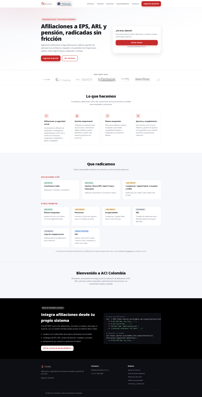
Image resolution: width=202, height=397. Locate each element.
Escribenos (129, 251)
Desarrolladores (123, 4)
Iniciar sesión (136, 42)
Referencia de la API (135, 377)
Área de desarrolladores (136, 373)
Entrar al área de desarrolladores (57, 348)
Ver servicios (69, 58)
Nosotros (110, 4)
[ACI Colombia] (46, 4)
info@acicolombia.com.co (100, 370)
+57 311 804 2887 (97, 373)
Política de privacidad (135, 380)
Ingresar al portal (151, 4)
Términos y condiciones (136, 384)
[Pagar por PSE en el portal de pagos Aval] (64, 4)
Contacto (135, 4)
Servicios (90, 4)
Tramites (100, 4)
